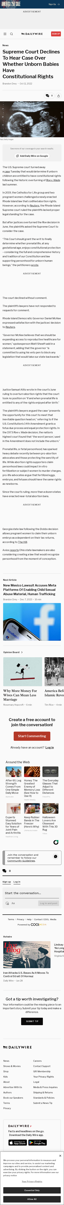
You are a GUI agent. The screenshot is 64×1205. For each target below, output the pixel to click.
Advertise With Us (12, 1087)
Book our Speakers (13, 1097)
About (6, 1082)
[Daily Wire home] (32, 34)
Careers (37, 1061)
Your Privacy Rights (43, 1076)
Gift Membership (41, 1071)
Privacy (7, 1108)
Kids (5, 1076)
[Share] (59, 96)
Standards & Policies (44, 1097)
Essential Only (32, 1190)
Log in (50, 747)
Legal (36, 1082)
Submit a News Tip (42, 1103)
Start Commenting (32, 736)
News (6, 1061)
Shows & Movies (12, 1066)
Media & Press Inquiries (45, 1087)
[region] (32, 1178)
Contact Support (41, 1066)
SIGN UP (56, 34)
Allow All (32, 1199)
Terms (6, 1103)
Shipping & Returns (43, 1092)
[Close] (60, 1155)
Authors (7, 1092)
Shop (6, 1071)
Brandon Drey (9, 83)
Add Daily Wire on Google (34, 156)
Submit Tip (32, 1021)
